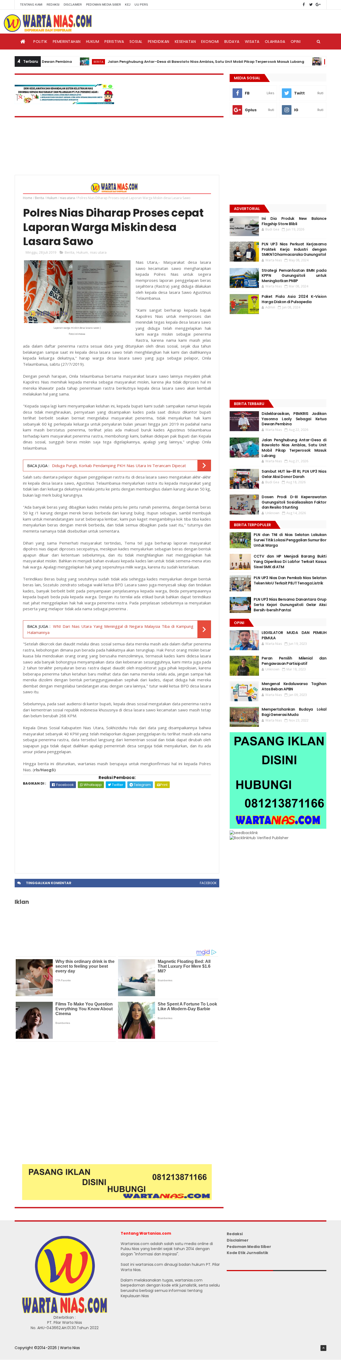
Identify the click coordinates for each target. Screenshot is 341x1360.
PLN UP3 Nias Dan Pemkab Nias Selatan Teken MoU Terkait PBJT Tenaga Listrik (290, 580)
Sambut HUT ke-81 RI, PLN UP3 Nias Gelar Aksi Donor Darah (294, 474)
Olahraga (275, 41)
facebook (208, 883)
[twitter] (311, 4)
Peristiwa (114, 41)
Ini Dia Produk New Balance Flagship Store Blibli (294, 221)
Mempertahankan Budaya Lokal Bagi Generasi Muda (294, 712)
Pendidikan (158, 41)
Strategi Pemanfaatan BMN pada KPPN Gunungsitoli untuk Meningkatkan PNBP (294, 275)
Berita (72, 62)
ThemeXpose (27, 1353)
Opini (296, 41)
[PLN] (64, 102)
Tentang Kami (31, 4)
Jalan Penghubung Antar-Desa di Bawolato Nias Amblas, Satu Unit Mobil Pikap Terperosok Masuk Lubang (180, 61)
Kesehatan (185, 41)
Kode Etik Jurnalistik (247, 1252)
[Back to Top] (323, 1348)
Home (27, 198)
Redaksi (53, 4)
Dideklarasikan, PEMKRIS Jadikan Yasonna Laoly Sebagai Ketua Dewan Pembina (294, 419)
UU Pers (141, 4)
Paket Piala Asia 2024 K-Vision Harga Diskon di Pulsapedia (294, 299)
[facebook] (304, 4)
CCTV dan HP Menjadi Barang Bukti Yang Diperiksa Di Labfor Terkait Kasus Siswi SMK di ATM (290, 561)
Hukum (92, 41)
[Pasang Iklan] (117, 1198)
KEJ (128, 4)
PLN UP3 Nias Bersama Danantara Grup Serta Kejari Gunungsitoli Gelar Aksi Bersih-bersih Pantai (290, 604)
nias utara (67, 198)
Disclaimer (73, 4)
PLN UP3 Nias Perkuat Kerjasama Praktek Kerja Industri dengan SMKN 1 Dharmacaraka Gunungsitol (294, 249)
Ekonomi (210, 41)
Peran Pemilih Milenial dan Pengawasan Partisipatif (294, 661)
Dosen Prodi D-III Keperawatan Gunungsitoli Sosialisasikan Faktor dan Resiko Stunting (294, 502)
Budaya (231, 41)
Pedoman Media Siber (103, 4)
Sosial (136, 41)
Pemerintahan (67, 41)
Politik (40, 41)
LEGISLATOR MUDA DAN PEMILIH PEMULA (294, 635)
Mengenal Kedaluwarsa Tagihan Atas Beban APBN (294, 686)
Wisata (252, 41)
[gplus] (318, 4)
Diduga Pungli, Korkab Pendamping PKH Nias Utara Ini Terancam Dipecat (119, 465)
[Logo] (64, 1312)
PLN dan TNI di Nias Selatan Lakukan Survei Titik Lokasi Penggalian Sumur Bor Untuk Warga (290, 540)
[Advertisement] (117, 828)
